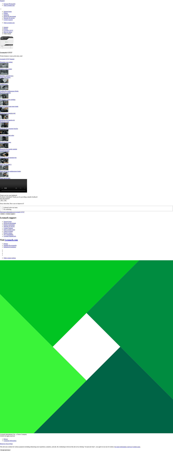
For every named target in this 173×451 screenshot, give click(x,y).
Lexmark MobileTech (10, 236)
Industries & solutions (10, 247)
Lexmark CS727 (8, 30)
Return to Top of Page (6, 444)
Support (6, 27)
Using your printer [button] (5, 77)
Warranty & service (9, 226)
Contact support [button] (8, 19)
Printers (6, 29)
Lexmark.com (11, 240)
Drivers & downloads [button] (10, 16)
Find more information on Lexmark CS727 (12, 212)
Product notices (8, 233)
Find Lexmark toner (9, 229)
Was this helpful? (5, 198)
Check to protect (8, 231)
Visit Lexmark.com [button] (9, 5)
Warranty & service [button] (9, 18)
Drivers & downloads (10, 223)
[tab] (86, 62)
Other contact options (10, 258)
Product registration (9, 225)
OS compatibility (8, 234)
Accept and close (5, 450)
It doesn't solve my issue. (11, 207)
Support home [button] (8, 11)
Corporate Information (10, 440)
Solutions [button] (6, 15)
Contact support (10, 214)
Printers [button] (6, 13)
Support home (8, 221)
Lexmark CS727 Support (7, 59)
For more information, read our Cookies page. (127, 447)
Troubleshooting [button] (4, 151)
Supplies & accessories (10, 245)
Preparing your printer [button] (6, 62)
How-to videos (8, 32)
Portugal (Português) (9, 4)
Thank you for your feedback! (8, 195)
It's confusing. (8, 209)
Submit (2, 214)
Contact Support (8, 228)
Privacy (6, 439)
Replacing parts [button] (4, 122)
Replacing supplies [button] (5, 93)
